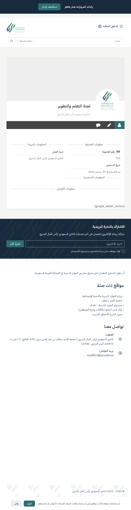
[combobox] (77, 40)
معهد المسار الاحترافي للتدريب (107, 314)
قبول (29, 503)
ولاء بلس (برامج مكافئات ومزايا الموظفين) (100, 310)
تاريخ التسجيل (113, 165)
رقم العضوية (108, 152)
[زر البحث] (11, 41)
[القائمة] (121, 26)
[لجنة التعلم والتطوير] (107, 101)
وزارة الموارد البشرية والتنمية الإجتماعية (102, 296)
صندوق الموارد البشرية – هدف (106, 305)
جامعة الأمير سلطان (112, 301)
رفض (16, 503)
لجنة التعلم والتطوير (74, 106)
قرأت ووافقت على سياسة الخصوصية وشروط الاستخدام (95, 251)
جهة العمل (57, 152)
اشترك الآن (15, 244)
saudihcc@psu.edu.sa (100, 355)
